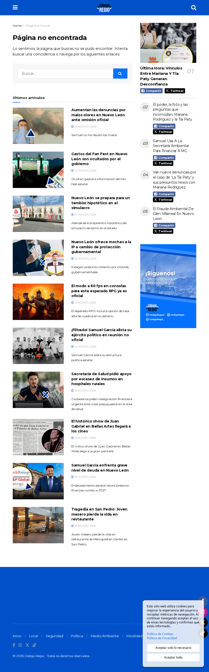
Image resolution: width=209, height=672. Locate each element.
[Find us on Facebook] (14, 645)
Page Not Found (38, 25)
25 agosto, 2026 (85, 302)
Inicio (17, 636)
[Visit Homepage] (104, 8)
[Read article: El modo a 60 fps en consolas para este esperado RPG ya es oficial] (38, 302)
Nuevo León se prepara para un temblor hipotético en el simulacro (100, 203)
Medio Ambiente (105, 636)
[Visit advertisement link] (168, 286)
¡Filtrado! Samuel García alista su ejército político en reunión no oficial (101, 335)
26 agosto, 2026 (85, 258)
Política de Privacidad (162, 638)
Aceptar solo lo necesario (173, 648)
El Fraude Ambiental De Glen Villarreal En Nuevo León (173, 214)
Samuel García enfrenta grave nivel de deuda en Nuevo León (100, 468)
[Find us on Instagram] (20, 645)
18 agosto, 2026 (85, 476)
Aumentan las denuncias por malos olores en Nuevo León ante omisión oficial (98, 115)
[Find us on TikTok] (34, 645)
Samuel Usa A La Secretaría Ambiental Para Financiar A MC (171, 146)
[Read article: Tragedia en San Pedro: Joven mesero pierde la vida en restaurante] (38, 525)
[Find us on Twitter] (27, 645)
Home (17, 25)
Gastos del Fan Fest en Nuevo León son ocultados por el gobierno (99, 159)
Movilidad (134, 636)
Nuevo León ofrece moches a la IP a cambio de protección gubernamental (101, 247)
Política (77, 636)
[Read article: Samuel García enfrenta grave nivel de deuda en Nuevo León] (38, 481)
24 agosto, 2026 (85, 346)
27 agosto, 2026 (85, 170)
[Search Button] (193, 7)
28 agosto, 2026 (85, 126)
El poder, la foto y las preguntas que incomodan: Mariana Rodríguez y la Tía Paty (172, 112)
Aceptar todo (173, 657)
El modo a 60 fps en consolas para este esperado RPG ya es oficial (99, 291)
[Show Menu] (15, 7)
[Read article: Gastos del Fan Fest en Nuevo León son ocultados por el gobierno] (38, 170)
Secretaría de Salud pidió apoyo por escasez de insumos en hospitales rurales (101, 379)
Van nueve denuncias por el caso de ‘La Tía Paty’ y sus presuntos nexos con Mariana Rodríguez (174, 179)
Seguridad (54, 636)
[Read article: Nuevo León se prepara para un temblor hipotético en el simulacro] (38, 214)
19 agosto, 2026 (85, 390)
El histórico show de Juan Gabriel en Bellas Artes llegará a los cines (101, 426)
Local (33, 636)
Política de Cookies (160, 634)
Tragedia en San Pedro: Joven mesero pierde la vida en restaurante (99, 514)
